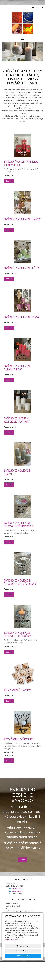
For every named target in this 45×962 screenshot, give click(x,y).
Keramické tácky (17, 690)
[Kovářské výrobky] (22, 722)
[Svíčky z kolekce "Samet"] (22, 454)
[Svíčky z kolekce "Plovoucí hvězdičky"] (22, 563)
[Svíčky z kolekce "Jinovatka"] (22, 349)
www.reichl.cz (17, 891)
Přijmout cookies (23, 956)
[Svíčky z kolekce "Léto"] (22, 251)
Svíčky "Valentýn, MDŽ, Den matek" (21, 163)
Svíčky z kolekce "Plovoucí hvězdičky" (20, 582)
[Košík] (42, 7)
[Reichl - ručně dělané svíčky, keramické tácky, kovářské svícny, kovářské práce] (22, 23)
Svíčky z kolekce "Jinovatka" (17, 368)
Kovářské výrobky (19, 739)
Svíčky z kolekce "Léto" (22, 268)
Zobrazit (9, 181)
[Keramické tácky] (22, 673)
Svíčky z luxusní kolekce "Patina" (17, 420)
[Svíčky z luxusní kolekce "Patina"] (22, 401)
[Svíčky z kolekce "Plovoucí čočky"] (22, 616)
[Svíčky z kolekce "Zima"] (22, 300)
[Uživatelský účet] (33, 7)
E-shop (22, 859)
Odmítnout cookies (23, 951)
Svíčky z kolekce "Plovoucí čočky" (18, 634)
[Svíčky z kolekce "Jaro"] (22, 202)
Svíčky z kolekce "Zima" (22, 317)
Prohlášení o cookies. (13, 940)
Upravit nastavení (22, 946)
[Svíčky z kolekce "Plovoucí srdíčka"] (22, 506)
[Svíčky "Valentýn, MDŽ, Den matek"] (22, 145)
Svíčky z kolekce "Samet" (17, 472)
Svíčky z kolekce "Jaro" (22, 219)
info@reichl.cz (17, 888)
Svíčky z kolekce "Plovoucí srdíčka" (19, 524)
